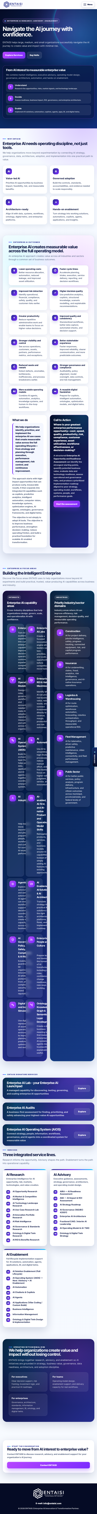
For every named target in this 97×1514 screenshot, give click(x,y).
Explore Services (14, 55)
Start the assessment (66, 504)
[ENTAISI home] (13, 4)
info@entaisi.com (52, 1503)
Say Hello (34, 55)
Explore (82, 1088)
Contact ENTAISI (48, 1465)
